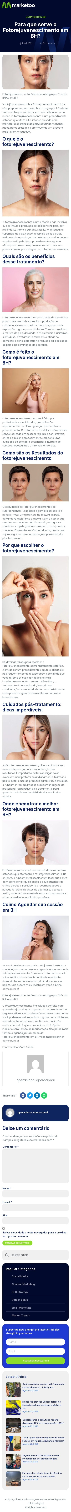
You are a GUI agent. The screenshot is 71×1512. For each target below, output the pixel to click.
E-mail (7, 1202)
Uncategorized (35, 16)
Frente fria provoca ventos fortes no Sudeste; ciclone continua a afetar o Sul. (41, 1405)
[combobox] (35, 1255)
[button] (68, 5)
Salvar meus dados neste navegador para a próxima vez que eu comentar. (34, 1234)
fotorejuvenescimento (18, 222)
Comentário (10, 1146)
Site (4, 1215)
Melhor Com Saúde (22, 1047)
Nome (6, 1188)
